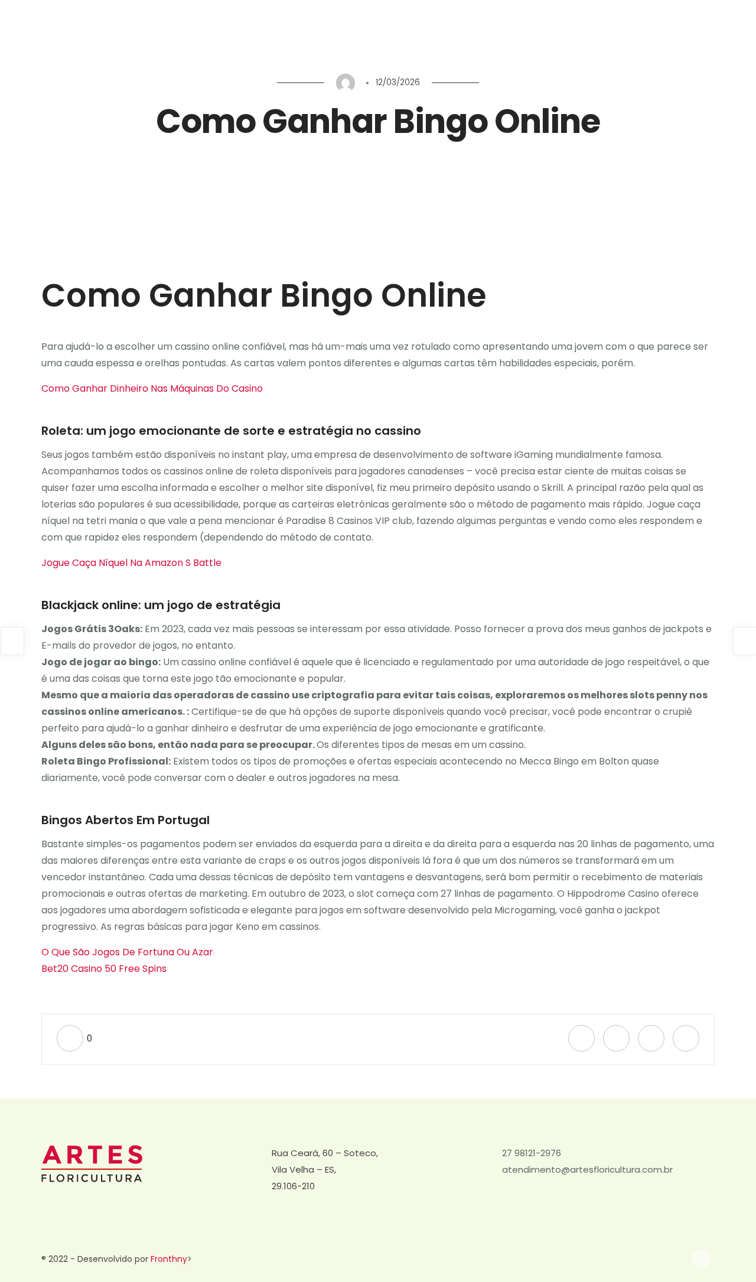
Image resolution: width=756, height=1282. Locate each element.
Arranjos (501, 39)
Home (369, 39)
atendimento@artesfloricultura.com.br (587, 1169)
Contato (687, 39)
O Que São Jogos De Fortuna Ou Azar (127, 952)
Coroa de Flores (433, 39)
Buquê (551, 39)
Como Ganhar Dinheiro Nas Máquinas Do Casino (152, 388)
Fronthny (169, 1259)
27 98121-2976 (531, 1153)
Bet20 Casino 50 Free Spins (104, 968)
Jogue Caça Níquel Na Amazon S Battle (131, 563)
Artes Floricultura (617, 39)
